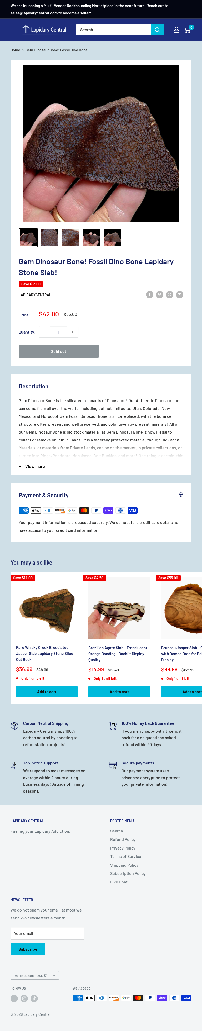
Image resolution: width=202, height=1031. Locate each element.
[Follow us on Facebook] (14, 998)
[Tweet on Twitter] (169, 294)
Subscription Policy (128, 873)
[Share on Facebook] (149, 294)
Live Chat (119, 881)
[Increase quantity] (72, 331)
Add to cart (47, 691)
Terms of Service (125, 856)
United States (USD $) (30, 975)
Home (15, 50)
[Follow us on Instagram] (24, 998)
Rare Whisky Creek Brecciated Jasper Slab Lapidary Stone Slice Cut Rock (44, 653)
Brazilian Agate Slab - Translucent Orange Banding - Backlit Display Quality (117, 653)
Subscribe (27, 948)
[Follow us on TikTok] (34, 998)
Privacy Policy (122, 847)
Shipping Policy (124, 864)
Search (116, 830)
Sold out (58, 351)
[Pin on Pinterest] (159, 294)
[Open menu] (13, 30)
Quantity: (27, 331)
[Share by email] (179, 294)
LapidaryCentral (35, 295)
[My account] (176, 30)
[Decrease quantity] (44, 331)
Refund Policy (123, 839)
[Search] (157, 29)
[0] (187, 30)
